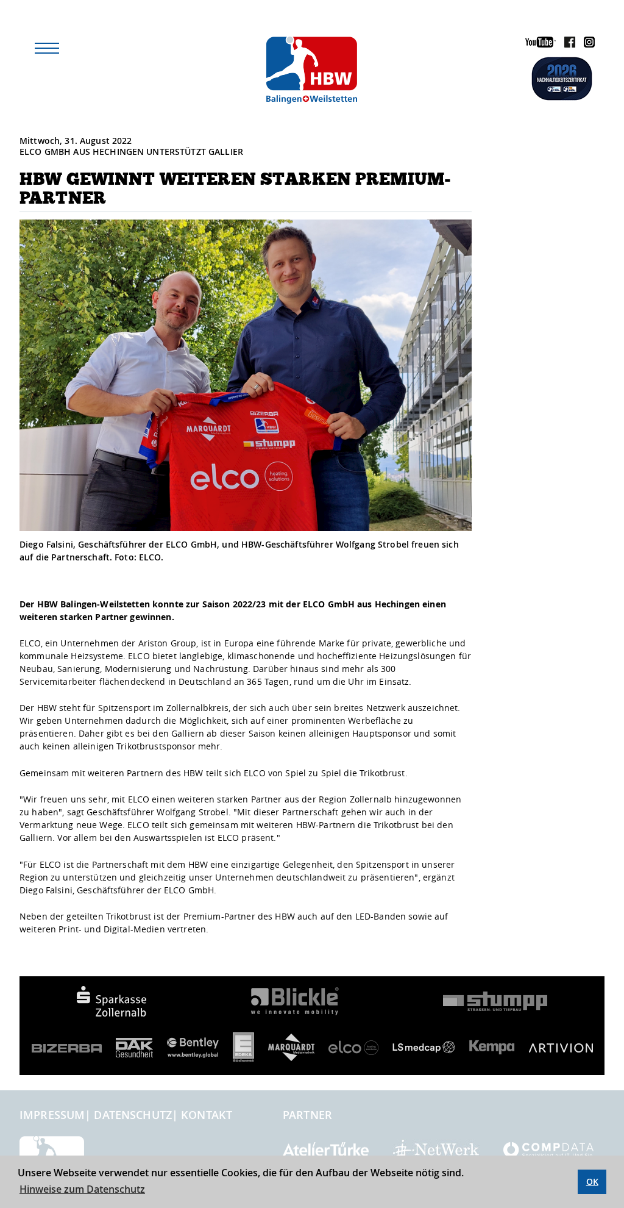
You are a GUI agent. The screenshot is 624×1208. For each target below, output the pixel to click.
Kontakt (206, 1114)
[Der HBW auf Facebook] (566, 44)
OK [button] (592, 1181)
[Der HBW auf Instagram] (586, 44)
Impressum (52, 1114)
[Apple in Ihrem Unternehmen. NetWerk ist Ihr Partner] (436, 1149)
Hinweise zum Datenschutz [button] (82, 1189)
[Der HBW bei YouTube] (537, 44)
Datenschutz (133, 1114)
